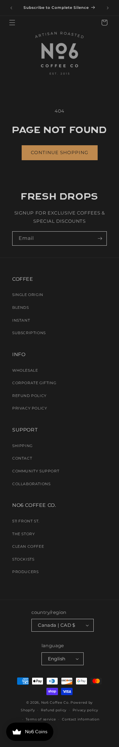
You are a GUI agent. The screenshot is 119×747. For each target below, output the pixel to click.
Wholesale (25, 370)
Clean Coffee (28, 546)
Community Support (35, 471)
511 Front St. (26, 521)
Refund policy (54, 710)
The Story (23, 534)
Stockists (23, 559)
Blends (20, 307)
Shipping (22, 445)
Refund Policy (29, 395)
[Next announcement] (107, 8)
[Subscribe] (99, 238)
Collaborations (31, 484)
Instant (21, 320)
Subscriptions (29, 332)
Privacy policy (85, 710)
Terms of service (41, 719)
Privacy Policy (29, 408)
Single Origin (27, 294)
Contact (22, 458)
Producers (25, 571)
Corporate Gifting (34, 383)
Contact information (80, 719)
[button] (12, 22)
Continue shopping (59, 152)
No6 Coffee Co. (55, 702)
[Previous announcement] (11, 8)
